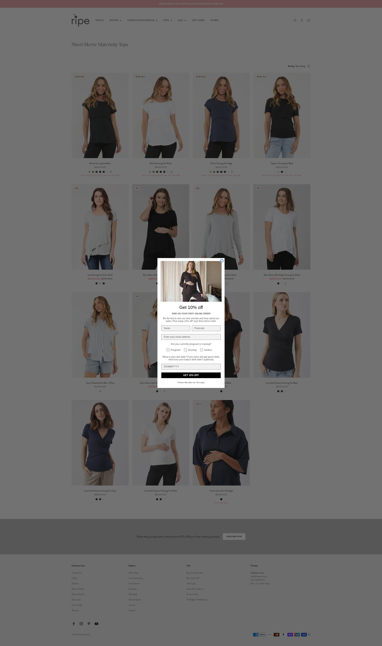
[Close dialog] (221, 260)
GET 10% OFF (191, 375)
